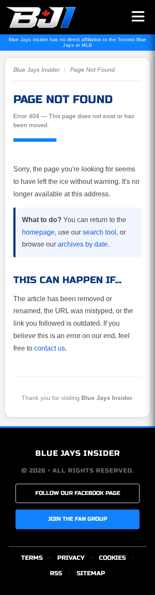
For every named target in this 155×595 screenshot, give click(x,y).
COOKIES (112, 557)
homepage (38, 232)
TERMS (32, 557)
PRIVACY (70, 557)
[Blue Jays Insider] (48, 17)
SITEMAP (91, 573)
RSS (56, 573)
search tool (99, 232)
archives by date (83, 244)
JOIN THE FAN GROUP (77, 519)
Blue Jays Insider (36, 69)
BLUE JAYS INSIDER (77, 453)
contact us (49, 348)
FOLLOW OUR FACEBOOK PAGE (77, 493)
